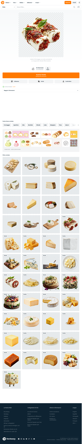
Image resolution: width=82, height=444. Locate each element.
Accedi (73, 2)
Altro (73, 423)
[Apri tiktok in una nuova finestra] (29, 438)
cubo (45, 125)
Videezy (6, 416)
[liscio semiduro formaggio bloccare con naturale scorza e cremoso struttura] (51, 360)
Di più (37, 2)
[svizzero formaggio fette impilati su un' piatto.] (70, 341)
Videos (21, 2)
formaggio (7, 125)
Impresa (6, 418)
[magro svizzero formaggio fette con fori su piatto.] (31, 282)
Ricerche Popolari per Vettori (33, 419)
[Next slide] (75, 125)
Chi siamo (51, 416)
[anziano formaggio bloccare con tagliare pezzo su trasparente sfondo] (12, 205)
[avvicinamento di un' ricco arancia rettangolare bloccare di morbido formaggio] (12, 360)
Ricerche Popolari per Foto (33, 422)
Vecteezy (6, 414)
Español (74, 414)
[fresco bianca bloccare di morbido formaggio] (70, 244)
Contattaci (51, 414)
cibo (23, 125)
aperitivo (16, 125)
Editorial (29, 2)
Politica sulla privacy (60, 439)
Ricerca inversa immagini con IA (10, 426)
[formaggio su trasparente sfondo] (31, 360)
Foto (14, 2)
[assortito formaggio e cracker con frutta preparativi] (70, 360)
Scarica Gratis (40, 75)
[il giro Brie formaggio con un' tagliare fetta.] (51, 302)
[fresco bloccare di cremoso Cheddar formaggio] (31, 302)
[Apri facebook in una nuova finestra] (18, 438)
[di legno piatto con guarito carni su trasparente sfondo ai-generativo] (12, 263)
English (74, 411)
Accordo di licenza (32, 411)
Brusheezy (6, 411)
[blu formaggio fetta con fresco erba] (31, 263)
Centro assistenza (53, 411)
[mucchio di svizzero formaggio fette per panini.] (51, 341)
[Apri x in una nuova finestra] (31, 438)
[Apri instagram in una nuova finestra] (21, 438)
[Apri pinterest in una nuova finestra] (26, 438)
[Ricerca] (73, 7)
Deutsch (74, 418)
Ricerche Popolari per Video (33, 426)
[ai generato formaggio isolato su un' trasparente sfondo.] (70, 321)
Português (74, 416)
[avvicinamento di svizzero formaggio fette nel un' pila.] (31, 341)
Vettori (7, 2)
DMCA (28, 414)
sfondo (38, 125)
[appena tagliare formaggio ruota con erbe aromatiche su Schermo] (12, 185)
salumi (67, 125)
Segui (47, 69)
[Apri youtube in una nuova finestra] (34, 438)
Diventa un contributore (52, 419)
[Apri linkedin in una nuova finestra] (24, 438)
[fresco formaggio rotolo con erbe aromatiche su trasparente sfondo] (12, 282)
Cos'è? (14, 86)
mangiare (52, 125)
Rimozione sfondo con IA (10, 429)
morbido (30, 125)
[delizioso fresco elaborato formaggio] (51, 263)
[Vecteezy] (2, 2)
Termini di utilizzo (50, 439)
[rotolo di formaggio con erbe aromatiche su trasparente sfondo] (70, 224)
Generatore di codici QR (10, 431)
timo (60, 125)
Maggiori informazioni (9, 90)
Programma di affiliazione (34, 416)
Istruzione (6, 421)
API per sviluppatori (9, 423)
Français (74, 421)
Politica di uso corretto (71, 439)
